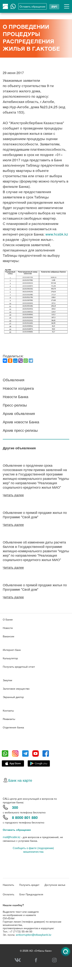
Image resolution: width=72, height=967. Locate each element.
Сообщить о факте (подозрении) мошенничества (33, 849)
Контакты (8, 710)
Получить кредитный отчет (19, 666)
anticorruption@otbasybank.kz (33, 934)
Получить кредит (29, 885)
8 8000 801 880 (25, 817)
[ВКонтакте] (5, 360)
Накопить (8, 885)
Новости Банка (15, 396)
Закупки (7, 680)
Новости (8, 628)
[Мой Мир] (15, 360)
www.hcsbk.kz (56, 234)
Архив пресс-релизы (20, 430)
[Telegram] (31, 360)
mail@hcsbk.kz (11, 837)
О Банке (8, 619)
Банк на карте (20, 780)
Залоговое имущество (16, 688)
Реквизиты (9, 719)
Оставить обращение (17, 829)
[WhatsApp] (25, 360)
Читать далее (13, 494)
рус (54, 6)
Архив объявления (19, 413)
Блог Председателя (31, 894)
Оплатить (8, 894)
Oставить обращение (32, 6)
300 (15, 807)
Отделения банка (13, 727)
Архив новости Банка (21, 421)
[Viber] (20, 360)
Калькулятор (10, 658)
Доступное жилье (54, 885)
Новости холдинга (18, 388)
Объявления (13, 379)
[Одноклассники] (10, 360)
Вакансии (8, 636)
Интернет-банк (12, 650)
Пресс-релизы (15, 405)
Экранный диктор (13, 697)
